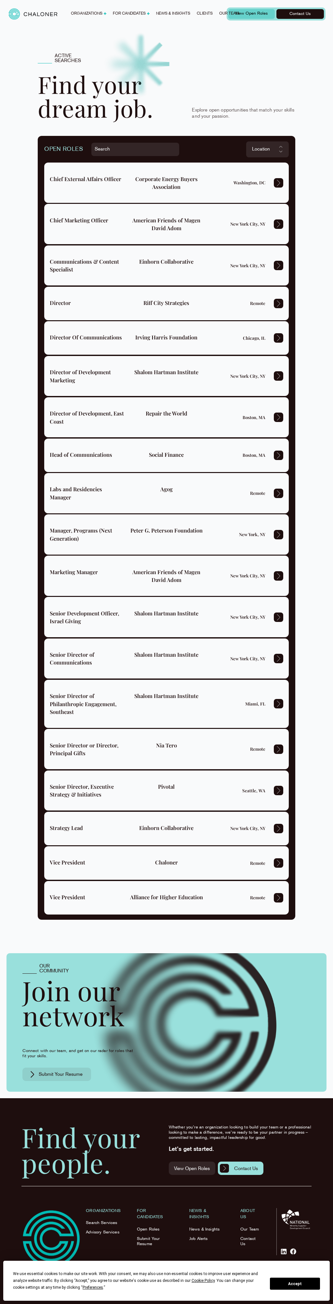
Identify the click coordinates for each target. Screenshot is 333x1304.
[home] (33, 14)
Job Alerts (198, 1239)
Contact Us (248, 1241)
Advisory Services (102, 1232)
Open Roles (148, 1230)
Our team (229, 14)
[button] (88, 14)
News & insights (173, 14)
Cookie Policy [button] (203, 1280)
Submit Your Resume (148, 1241)
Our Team (249, 1230)
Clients (205, 14)
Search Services (101, 1223)
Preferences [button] (93, 1287)
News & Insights (204, 1230)
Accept (295, 1284)
